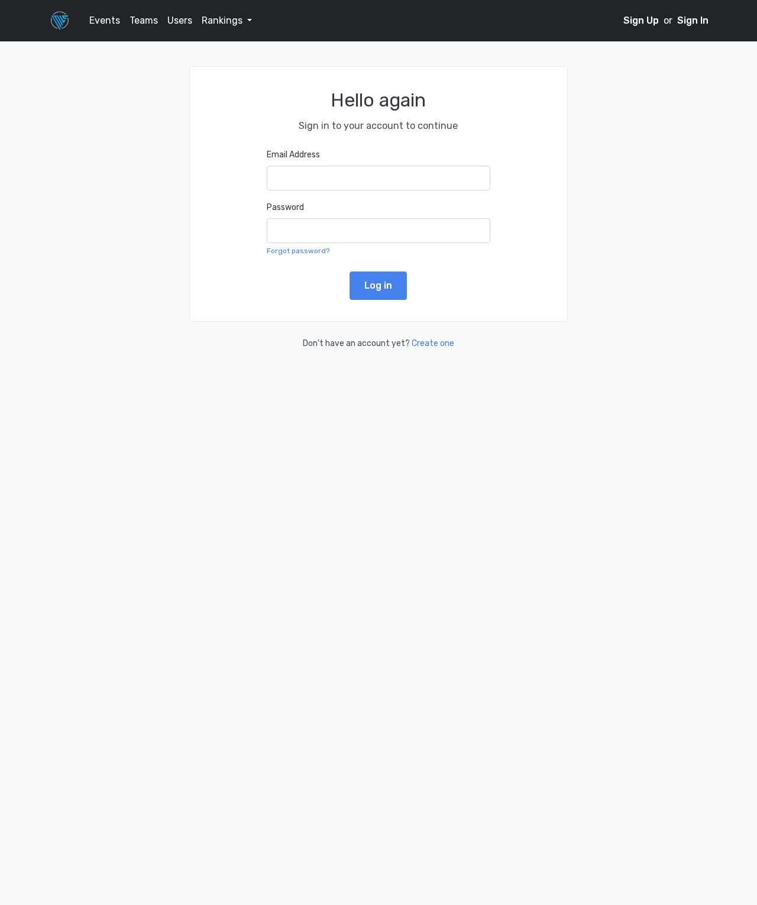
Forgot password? (298, 251)
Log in (378, 285)
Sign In (693, 20)
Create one (433, 343)
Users (179, 20)
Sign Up (642, 20)
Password (285, 207)
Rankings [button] (223, 20)
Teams (144, 20)
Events (104, 20)
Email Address (293, 155)
